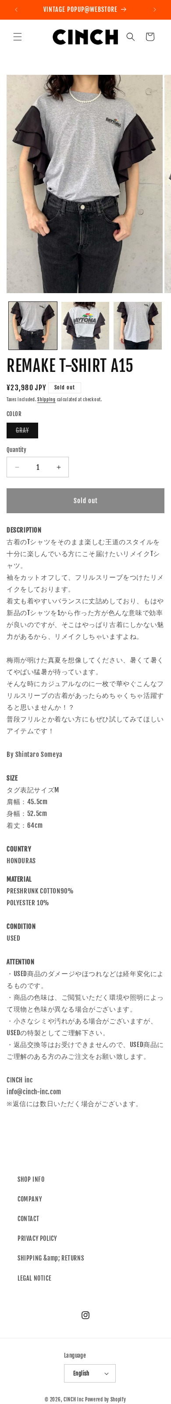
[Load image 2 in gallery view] (85, 326)
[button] (17, 36)
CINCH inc (74, 1400)
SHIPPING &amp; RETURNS (51, 1258)
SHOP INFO (31, 1179)
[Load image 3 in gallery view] (138, 326)
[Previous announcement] (16, 9)
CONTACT (28, 1218)
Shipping (46, 399)
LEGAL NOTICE (34, 1278)
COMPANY (30, 1199)
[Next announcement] (154, 9)
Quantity (16, 449)
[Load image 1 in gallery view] (33, 326)
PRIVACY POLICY (37, 1238)
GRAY (27, 432)
